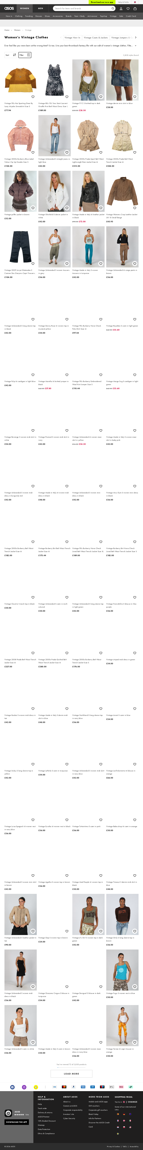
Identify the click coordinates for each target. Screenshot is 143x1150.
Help (40, 1104)
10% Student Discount (47, 1121)
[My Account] (121, 8)
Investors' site (68, 1114)
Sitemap (41, 1125)
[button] (118, 1114)
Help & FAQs (123, 2)
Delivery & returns (45, 1112)
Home (6, 30)
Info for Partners (95, 1118)
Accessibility (134, 1146)
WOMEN (24, 8)
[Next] (136, 38)
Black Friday (93, 1114)
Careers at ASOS (70, 1106)
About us (66, 1101)
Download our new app (102, 2)
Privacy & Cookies (113, 1146)
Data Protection (44, 1129)
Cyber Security (69, 1118)
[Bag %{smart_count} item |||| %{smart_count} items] (135, 8)
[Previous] (61, 38)
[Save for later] (33, 97)
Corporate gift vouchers (98, 1110)
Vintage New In (72, 37)
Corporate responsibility (73, 1110)
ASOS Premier (43, 1116)
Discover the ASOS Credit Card (99, 1124)
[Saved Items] (128, 8)
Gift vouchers (94, 1106)
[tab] (9, 16)
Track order (42, 1108)
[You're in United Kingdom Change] (135, 2)
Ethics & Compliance (46, 1133)
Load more (71, 1073)
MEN (40, 8)
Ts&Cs (125, 1146)
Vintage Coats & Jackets (96, 37)
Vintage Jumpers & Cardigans (126, 37)
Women (17, 30)
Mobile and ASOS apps (98, 1101)
